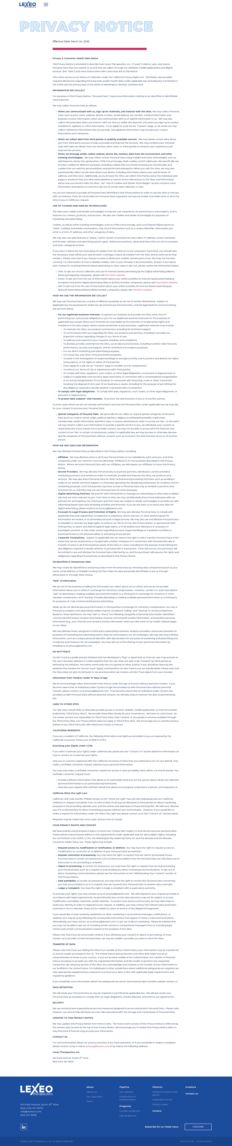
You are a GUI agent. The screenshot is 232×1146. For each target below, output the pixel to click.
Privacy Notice (204, 1141)
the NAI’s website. (143, 290)
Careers (156, 1111)
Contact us (191, 1094)
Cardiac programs (129, 1111)
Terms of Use (187, 1141)
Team (89, 1101)
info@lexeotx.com (31, 1112)
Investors (190, 1087)
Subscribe (198, 1127)
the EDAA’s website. (167, 283)
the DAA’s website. (115, 275)
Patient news (160, 1104)
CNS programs (127, 1116)
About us (91, 1092)
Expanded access (162, 1100)
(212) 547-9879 (28, 1115)
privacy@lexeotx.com (97, 1046)
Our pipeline (126, 1092)
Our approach (94, 1097)
